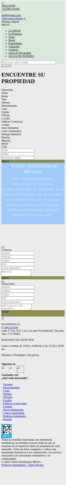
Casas (6, 390)
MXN (4, 143)
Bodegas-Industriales (14, 416)
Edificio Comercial (11, 121)
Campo (5, 124)
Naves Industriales (13, 409)
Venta (11, 37)
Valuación (14, 46)
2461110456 (11, 327)
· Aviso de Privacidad (13, 360)
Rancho (5, 137)
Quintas (7, 393)
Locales (5, 118)
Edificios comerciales (15, 403)
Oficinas (7, 397)
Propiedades (15, 43)
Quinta (5, 112)
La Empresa (15, 33)
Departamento (9, 105)
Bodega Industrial (11, 134)
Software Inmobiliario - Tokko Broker (22, 465)
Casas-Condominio (13, 412)
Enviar (5, 277)
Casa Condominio (11, 131)
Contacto (13, 49)
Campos (7, 406)
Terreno (5, 102)
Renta (11, 40)
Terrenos (8, 384)
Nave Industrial (9, 127)
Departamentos (11, 387)
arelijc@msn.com (11, 15)
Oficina (5, 115)
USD (4, 146)
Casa (4, 108)
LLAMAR (14, 30)
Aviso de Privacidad (19, 52)
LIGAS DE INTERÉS (21, 56)
